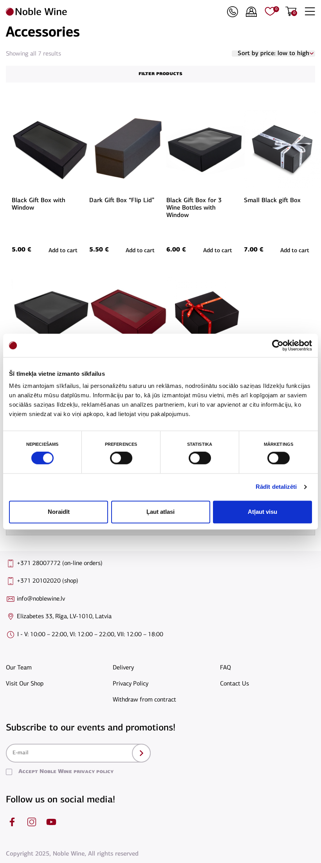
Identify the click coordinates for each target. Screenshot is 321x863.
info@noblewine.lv (41, 599)
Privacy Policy (130, 684)
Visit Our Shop (24, 684)
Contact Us (234, 684)
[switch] (120, 458)
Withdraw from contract (144, 700)
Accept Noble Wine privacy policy (66, 772)
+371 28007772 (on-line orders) (60, 563)
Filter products (160, 74)
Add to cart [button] (63, 251)
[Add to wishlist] (76, 114)
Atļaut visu (262, 511)
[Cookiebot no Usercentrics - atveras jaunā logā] (277, 345)
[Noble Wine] (114, 12)
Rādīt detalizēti (276, 487)
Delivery (123, 668)
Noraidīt (59, 511)
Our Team (19, 668)
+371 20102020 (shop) (47, 581)
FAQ (225, 668)
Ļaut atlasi (160, 511)
